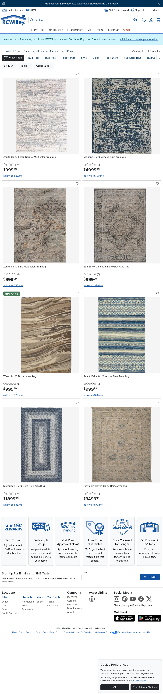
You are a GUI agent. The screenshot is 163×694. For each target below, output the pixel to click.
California (54, 597)
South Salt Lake (10, 613)
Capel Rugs (30, 51)
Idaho (40, 597)
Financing (72, 604)
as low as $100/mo (94, 175)
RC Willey (7, 51)
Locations (9, 593)
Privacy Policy (139, 680)
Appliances (56, 30)
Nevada (27, 597)
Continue (150, 577)
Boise (39, 601)
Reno (25, 605)
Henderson (28, 601)
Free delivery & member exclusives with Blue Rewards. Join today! (81, 3)
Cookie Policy (105, 632)
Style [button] (84, 57)
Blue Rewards (74, 608)
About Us (72, 612)
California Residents (89, 632)
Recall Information (26, 632)
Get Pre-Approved (119, 10)
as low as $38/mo (12, 504)
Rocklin (51, 601)
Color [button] (96, 57)
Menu (156, 10)
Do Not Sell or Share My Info (129, 632)
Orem (5, 609)
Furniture (37, 30)
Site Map (147, 632)
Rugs (70, 51)
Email (85, 572)
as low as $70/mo (93, 504)
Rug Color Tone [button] (132, 57)
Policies (59, 632)
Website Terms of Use (45, 632)
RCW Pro (72, 597)
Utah (5, 597)
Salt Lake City (15, 10)
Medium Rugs (58, 51)
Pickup (18, 51)
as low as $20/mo (13, 175)
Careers (71, 600)
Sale (129, 30)
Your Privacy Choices (145, 687)
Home (15, 632)
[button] (20, 4)
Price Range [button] (68, 57)
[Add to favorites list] (77, 74)
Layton (5, 605)
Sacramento (53, 605)
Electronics (75, 30)
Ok (115, 687)
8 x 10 (7, 65)
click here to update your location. (139, 39)
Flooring (113, 30)
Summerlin (28, 609)
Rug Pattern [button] (111, 57)
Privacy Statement (71, 632)
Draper (5, 601)
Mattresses (95, 30)
